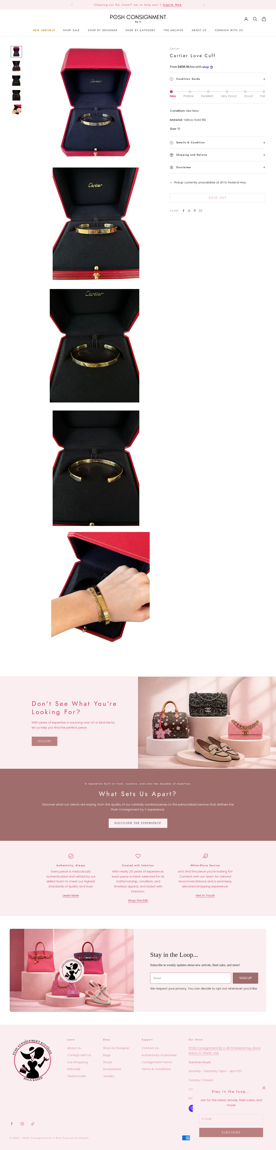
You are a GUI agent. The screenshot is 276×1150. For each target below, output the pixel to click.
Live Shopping (77, 1062)
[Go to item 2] (16, 66)
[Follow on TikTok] (33, 1124)
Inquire (45, 741)
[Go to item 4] (16, 95)
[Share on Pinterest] (194, 210)
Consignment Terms (157, 1062)
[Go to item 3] (16, 80)
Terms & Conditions (156, 1069)
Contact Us (150, 1048)
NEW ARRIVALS (44, 30)
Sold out (217, 198)
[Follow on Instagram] (22, 1124)
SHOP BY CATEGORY (140, 30)
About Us (74, 1048)
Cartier (175, 48)
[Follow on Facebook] (12, 1124)
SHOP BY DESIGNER (102, 30)
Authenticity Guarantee (159, 1055)
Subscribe (231, 1132)
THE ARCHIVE (174, 30)
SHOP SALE (71, 30)
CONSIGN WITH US (229, 30)
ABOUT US (199, 30)
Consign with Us (79, 1055)
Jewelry (108, 1076)
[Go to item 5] (16, 109)
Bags (107, 1055)
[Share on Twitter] (189, 210)
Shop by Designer (116, 1048)
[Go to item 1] (16, 51)
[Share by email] (200, 210)
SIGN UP (245, 978)
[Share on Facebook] (183, 210)
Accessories (112, 1069)
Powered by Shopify (76, 1138)
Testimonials (76, 1076)
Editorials (73, 1069)
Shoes (107, 1062)
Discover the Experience (138, 823)
